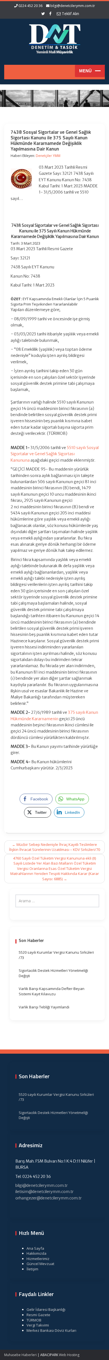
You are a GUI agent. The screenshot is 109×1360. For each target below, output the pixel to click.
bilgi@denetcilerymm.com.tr (72, 5)
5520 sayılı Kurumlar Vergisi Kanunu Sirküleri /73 (56, 955)
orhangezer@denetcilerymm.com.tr (48, 1198)
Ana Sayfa (35, 1248)
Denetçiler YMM (48, 155)
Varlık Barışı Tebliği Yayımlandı (44, 1007)
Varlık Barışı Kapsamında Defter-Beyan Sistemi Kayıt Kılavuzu (51, 991)
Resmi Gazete (38, 1314)
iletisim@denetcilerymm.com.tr (44, 1191)
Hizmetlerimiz (38, 1258)
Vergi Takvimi (38, 1325)
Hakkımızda (36, 1253)
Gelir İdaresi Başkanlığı (46, 1309)
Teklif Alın (70, 13)
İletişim (32, 1268)
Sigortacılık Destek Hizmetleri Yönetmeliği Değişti (53, 973)
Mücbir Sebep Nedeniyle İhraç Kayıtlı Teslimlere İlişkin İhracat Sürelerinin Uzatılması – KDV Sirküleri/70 (54, 847)
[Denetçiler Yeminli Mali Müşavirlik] (54, 38)
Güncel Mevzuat (40, 1263)
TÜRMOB (34, 1320)
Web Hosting (69, 1354)
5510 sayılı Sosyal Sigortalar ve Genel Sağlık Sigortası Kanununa (55, 454)
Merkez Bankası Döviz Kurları (51, 1330)
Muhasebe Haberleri (20, 1354)
